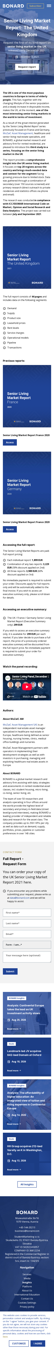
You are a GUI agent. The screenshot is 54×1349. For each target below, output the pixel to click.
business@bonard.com (27, 1230)
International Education (27, 1294)
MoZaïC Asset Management (18, 133)
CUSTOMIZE (19, 1343)
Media (27, 1278)
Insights (27, 1282)
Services (27, 1274)
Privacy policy (27, 1306)
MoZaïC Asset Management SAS (20, 724)
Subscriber (35, 6)
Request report (27, 66)
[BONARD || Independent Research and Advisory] (13, 6)
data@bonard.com (20, 897)
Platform (27, 1286)
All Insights (27, 1184)
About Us (27, 1290)
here (5, 1336)
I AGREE (38, 1343)
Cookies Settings (27, 1302)
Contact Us (27, 1298)
